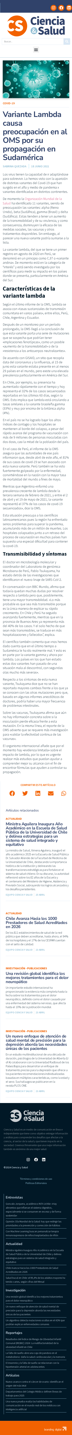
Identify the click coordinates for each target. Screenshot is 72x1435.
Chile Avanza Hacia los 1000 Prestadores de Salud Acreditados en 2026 (36, 923)
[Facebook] (61, 8)
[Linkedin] (69, 8)
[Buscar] (67, 41)
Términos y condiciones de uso (36, 1179)
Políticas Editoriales (36, 1183)
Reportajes (14, 1333)
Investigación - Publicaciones (26, 968)
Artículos (12, 1375)
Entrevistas (14, 1197)
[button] (36, 50)
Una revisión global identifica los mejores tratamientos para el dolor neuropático (37, 978)
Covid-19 (9, 103)
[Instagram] (53, 8)
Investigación (15, 1290)
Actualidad (14, 818)
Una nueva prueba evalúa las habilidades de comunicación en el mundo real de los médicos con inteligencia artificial (33, 1405)
